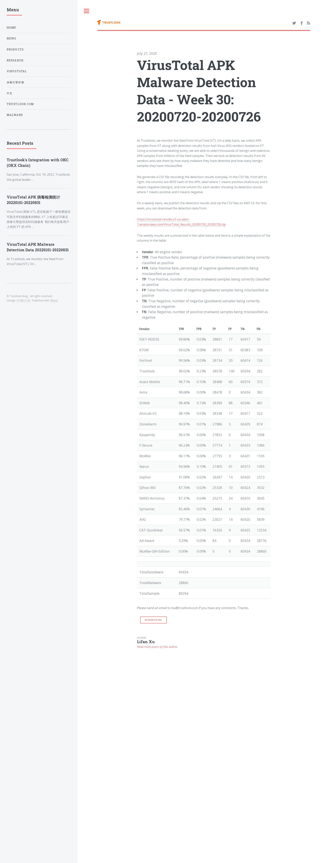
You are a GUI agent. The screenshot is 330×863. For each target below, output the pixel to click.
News (11, 38)
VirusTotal (17, 71)
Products (15, 49)
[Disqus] (204, 701)
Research (15, 60)
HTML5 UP (23, 300)
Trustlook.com (20, 104)
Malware (15, 115)
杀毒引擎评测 (15, 82)
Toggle (86, 11)
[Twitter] (294, 23)
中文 (9, 93)
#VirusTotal (153, 620)
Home (11, 27)
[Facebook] (301, 23)
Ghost (54, 300)
